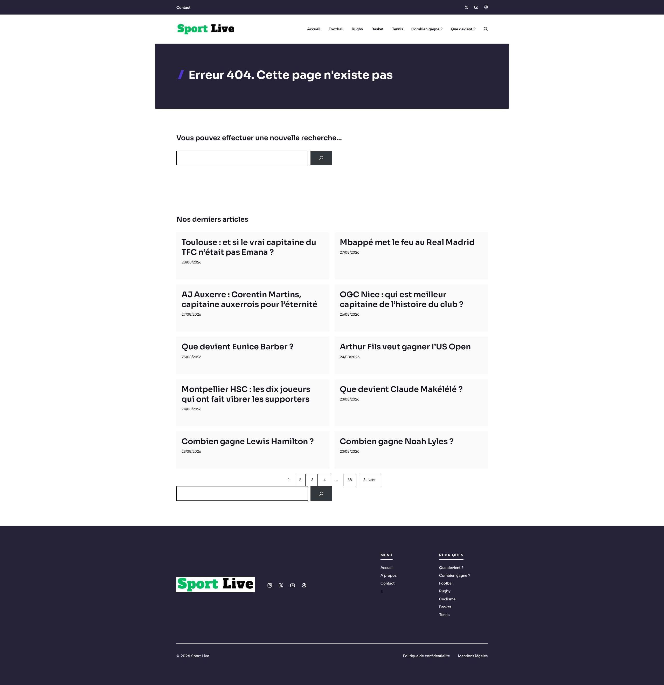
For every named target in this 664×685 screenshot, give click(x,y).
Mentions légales (473, 656)
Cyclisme (447, 599)
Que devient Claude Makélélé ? (401, 389)
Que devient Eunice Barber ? (238, 347)
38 (350, 480)
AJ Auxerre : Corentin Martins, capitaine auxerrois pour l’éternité (249, 299)
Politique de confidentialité (426, 656)
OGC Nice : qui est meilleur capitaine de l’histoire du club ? (402, 299)
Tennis (397, 29)
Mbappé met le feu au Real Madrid (407, 242)
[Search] (321, 158)
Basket (377, 29)
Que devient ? (463, 29)
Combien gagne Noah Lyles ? (397, 441)
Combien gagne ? (426, 29)
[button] (484, 29)
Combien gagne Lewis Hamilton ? (248, 441)
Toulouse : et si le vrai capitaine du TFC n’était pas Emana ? (249, 247)
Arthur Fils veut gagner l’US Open (405, 347)
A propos (389, 575)
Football (336, 29)
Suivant (369, 480)
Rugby (357, 29)
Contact (183, 7)
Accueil (313, 29)
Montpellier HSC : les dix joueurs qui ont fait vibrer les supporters (246, 394)
